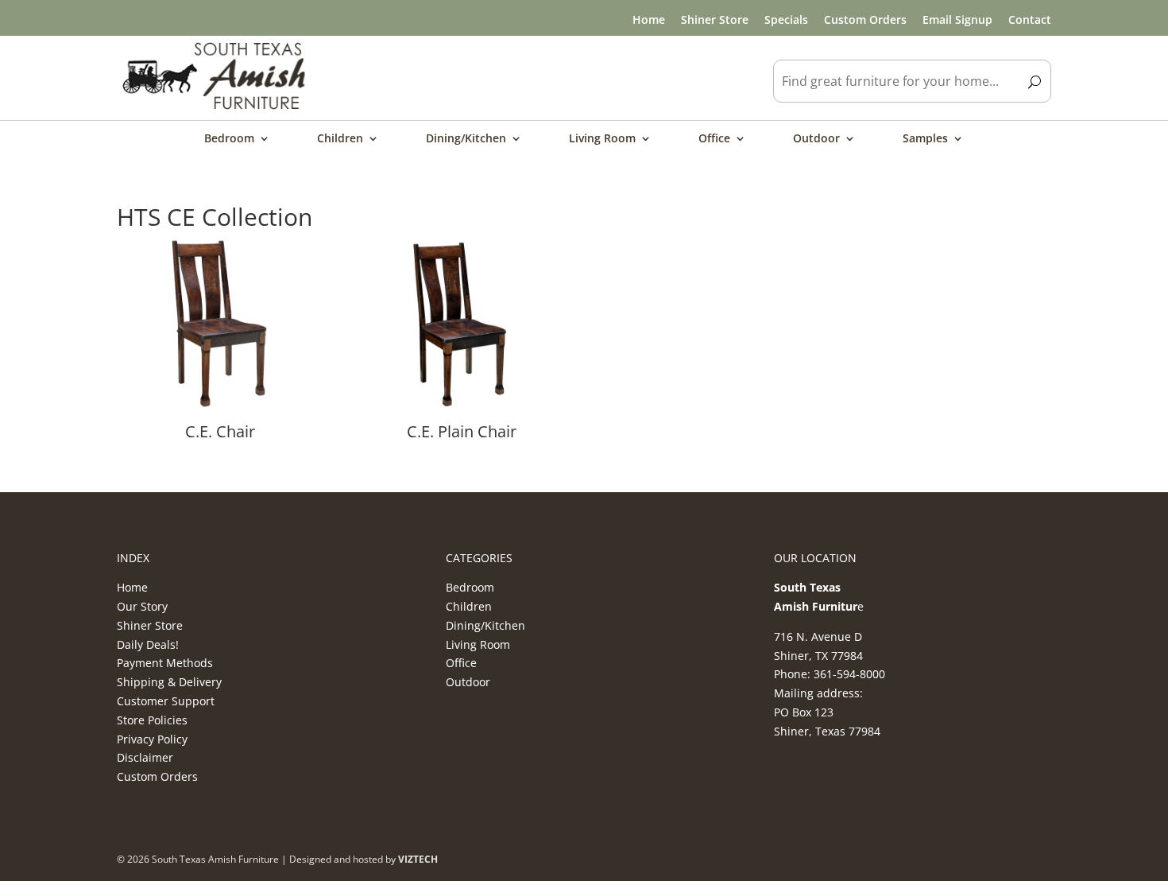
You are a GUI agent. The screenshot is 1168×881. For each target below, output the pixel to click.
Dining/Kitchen (466, 139)
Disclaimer (145, 757)
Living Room (602, 139)
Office (714, 139)
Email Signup (957, 19)
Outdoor (816, 139)
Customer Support (166, 700)
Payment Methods (165, 662)
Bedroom (229, 139)
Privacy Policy (152, 739)
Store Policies (152, 720)
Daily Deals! (148, 644)
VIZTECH (418, 859)
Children (340, 139)
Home (648, 19)
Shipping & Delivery (169, 681)
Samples (925, 139)
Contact (1029, 19)
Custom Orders (865, 19)
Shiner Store (714, 19)
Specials (786, 19)
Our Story (142, 606)
